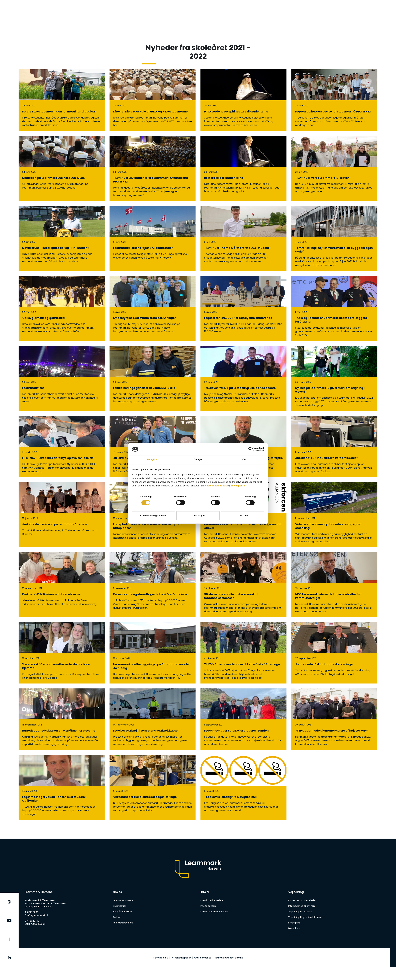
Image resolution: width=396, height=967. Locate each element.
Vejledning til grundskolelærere (305, 917)
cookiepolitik (238, 485)
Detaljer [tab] (198, 459)
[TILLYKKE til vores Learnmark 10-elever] (334, 168)
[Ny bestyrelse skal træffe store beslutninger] (153, 308)
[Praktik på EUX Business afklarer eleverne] (62, 584)
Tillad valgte (198, 515)
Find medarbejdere (123, 922)
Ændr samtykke (202, 957)
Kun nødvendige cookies (153, 515)
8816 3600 (32, 912)
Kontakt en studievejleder (302, 900)
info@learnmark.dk (38, 915)
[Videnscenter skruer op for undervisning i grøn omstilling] (334, 514)
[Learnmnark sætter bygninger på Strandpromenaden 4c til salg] (153, 652)
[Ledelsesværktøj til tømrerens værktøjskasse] (153, 719)
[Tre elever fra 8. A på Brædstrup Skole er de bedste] (243, 378)
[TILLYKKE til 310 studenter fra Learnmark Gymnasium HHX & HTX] (153, 168)
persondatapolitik (217, 485)
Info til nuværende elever (214, 911)
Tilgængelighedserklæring (228, 957)
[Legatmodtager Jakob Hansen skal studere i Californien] (62, 787)
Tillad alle (242, 515)
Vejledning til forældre (300, 911)
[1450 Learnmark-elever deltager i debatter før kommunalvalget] (334, 584)
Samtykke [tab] (151, 459)
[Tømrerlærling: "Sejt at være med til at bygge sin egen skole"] (334, 238)
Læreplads (294, 928)
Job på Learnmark (122, 911)
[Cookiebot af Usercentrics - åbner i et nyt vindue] (250, 449)
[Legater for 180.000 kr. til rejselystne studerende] (243, 308)
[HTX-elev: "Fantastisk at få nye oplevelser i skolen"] (62, 446)
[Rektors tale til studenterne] (243, 168)
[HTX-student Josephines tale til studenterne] (243, 100)
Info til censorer (208, 906)
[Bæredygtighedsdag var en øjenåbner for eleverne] (62, 719)
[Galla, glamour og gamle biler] (62, 308)
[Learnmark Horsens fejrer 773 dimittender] (153, 238)
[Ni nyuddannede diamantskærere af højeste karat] (334, 719)
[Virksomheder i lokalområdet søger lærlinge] (153, 787)
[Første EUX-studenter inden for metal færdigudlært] (62, 100)
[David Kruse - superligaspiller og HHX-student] (62, 238)
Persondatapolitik (181, 957)
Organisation (120, 906)
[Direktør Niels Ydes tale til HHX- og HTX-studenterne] (153, 100)
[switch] (180, 502)
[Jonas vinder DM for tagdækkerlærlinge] (334, 652)
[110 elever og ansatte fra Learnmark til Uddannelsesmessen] (243, 584)
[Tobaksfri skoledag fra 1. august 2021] (243, 787)
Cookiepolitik (160, 957)
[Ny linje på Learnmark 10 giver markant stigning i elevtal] (334, 378)
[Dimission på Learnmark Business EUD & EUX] (62, 168)
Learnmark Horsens (123, 900)
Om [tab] (244, 459)
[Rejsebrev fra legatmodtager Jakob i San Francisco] (153, 584)
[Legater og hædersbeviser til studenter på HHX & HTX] (334, 100)
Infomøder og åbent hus (301, 906)
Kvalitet (117, 917)
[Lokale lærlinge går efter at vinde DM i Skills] (153, 378)
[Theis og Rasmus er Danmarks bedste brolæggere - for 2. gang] (334, 308)
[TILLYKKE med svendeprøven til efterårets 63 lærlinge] (243, 652)
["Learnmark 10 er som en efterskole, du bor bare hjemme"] (62, 652)
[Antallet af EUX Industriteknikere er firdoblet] (334, 446)
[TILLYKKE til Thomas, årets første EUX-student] (243, 238)
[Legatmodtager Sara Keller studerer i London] (243, 719)
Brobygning (294, 922)
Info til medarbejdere (211, 900)
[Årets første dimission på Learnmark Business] (62, 514)
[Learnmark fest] (62, 378)
